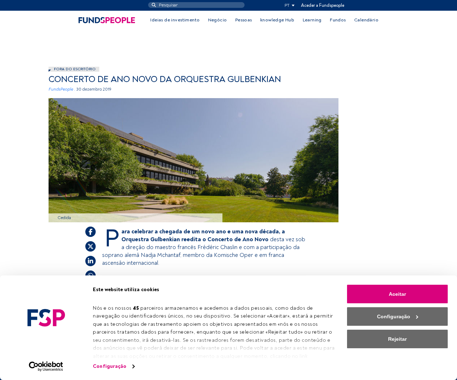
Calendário (366, 20)
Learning (312, 20)
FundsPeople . (62, 89)
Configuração (109, 366)
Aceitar (397, 294)
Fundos (338, 20)
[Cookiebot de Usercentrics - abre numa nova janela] (46, 366)
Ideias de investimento (175, 20)
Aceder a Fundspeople (322, 5)
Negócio (217, 20)
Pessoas (243, 20)
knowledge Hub (277, 20)
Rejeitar (397, 339)
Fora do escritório (75, 69)
